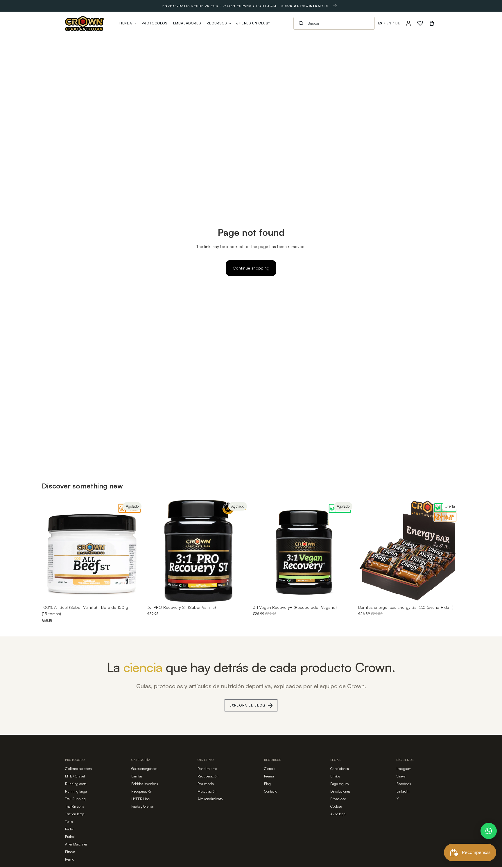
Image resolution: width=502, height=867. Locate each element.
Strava (401, 776)
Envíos (335, 776)
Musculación (207, 791)
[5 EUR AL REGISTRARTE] (335, 5)
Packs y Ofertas (142, 806)
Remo (69, 859)
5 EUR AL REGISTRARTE (305, 6)
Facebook (404, 784)
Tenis (69, 821)
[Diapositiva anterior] (50, 551)
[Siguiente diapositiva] (135, 551)
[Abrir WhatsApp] (489, 831)
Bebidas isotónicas (144, 784)
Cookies (336, 806)
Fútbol (70, 836)
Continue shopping (251, 267)
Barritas (136, 776)
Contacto (270, 791)
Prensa (269, 776)
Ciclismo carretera (78, 768)
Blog (267, 784)
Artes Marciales (76, 844)
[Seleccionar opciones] (451, 593)
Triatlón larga (75, 814)
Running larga (76, 791)
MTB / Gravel (75, 776)
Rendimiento (207, 768)
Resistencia (206, 784)
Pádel (69, 829)
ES (380, 23)
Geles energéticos (144, 768)
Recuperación (141, 791)
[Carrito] (431, 23)
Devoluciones (340, 791)
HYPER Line (140, 799)
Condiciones (339, 768)
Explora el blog (248, 705)
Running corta (76, 784)
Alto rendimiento (210, 799)
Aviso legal (338, 814)
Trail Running (75, 799)
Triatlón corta (74, 806)
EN (389, 23)
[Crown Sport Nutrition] (84, 23)
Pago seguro (339, 784)
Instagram (404, 768)
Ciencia (269, 768)
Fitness (70, 852)
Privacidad (338, 799)
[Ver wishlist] (420, 23)
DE (397, 23)
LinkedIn (403, 791)
